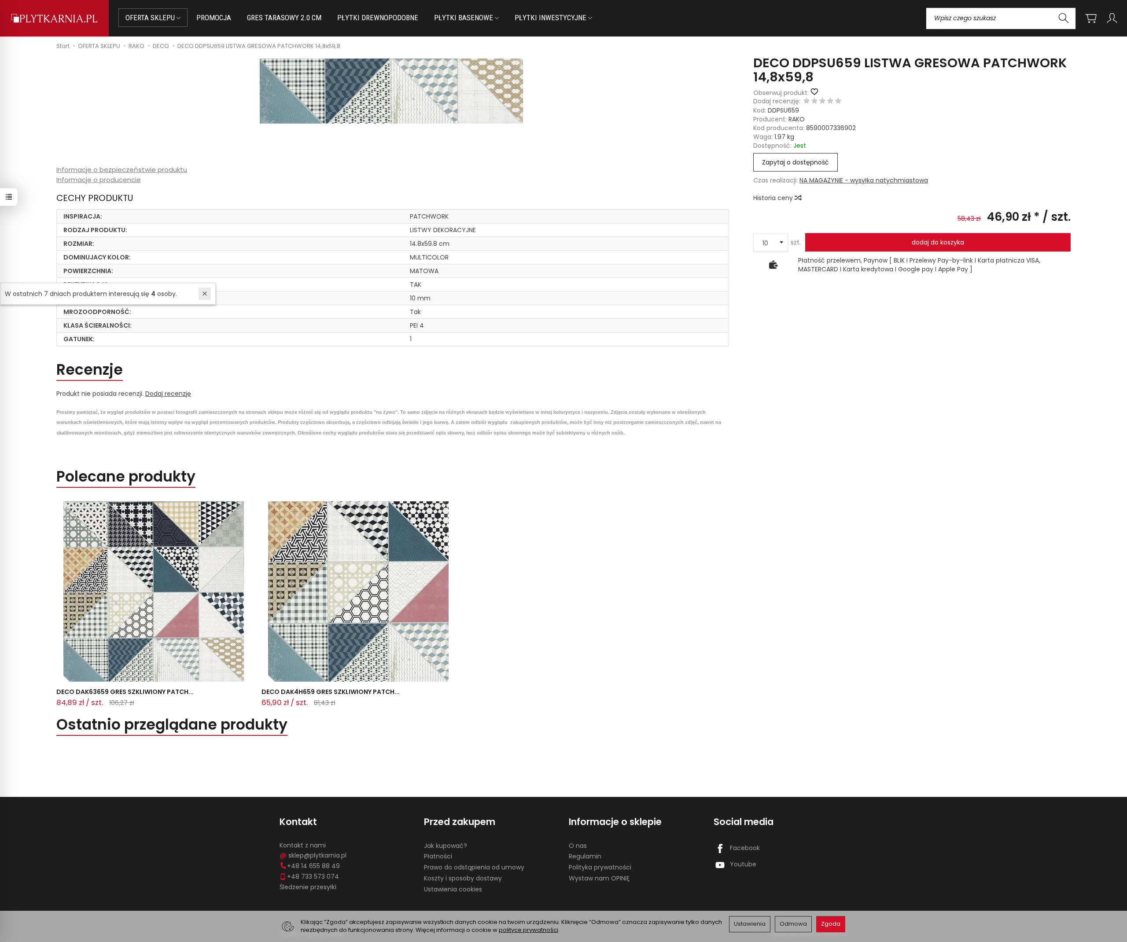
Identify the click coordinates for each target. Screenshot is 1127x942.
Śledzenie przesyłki (308, 887)
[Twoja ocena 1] (806, 101)
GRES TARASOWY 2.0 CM (284, 17)
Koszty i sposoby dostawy (463, 878)
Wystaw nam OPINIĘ (599, 878)
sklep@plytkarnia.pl (317, 855)
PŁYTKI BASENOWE (464, 17)
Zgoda (830, 924)
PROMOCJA (213, 17)
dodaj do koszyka (938, 242)
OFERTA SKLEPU (151, 17)
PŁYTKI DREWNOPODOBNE (377, 17)
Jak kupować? (445, 845)
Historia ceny (774, 198)
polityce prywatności (528, 930)
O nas (578, 845)
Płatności (438, 856)
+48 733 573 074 (313, 876)
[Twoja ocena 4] (830, 101)
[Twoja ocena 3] (822, 101)
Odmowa (793, 924)
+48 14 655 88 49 (313, 866)
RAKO (796, 119)
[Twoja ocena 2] (814, 101)
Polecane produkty (125, 476)
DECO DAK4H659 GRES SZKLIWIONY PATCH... (330, 691)
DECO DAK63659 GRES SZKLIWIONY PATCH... (125, 691)
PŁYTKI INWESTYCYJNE (551, 17)
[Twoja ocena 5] (838, 101)
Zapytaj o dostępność (795, 162)
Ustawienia (750, 924)
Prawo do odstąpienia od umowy (474, 867)
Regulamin (585, 856)
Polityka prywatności (600, 867)
